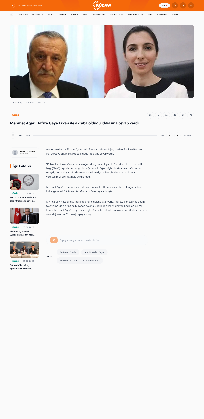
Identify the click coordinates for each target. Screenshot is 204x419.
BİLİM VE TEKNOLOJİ (135, 14)
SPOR (150, 14)
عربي (19, 5)
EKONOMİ (62, 14)
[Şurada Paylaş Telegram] (174, 115)
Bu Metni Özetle (68, 252)
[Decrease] (169, 135)
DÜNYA (51, 14)
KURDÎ (35, 5)
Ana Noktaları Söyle (94, 252)
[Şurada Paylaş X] (158, 115)
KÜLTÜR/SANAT (99, 14)
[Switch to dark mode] (183, 5)
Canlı (163, 5)
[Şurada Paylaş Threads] (182, 115)
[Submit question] (54, 240)
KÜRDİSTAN (23, 14)
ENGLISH (29, 5)
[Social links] (12, 5)
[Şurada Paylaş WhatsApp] (166, 115)
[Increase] (177, 135)
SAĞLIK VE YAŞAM (116, 14)
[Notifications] (191, 5)
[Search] (175, 5)
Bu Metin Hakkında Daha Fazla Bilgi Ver (80, 260)
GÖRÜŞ (85, 14)
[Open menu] (12, 14)
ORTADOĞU (36, 14)
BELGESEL (175, 14)
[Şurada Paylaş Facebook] (150, 115)
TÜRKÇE (24, 5)
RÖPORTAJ (74, 14)
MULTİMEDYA (162, 14)
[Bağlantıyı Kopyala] (190, 115)
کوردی (40, 5)
